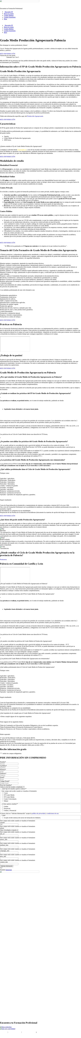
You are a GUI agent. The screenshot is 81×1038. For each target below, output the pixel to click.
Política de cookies (43, 1032)
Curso (6, 793)
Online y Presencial (10, 810)
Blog (5, 19)
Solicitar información (6, 866)
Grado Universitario (10, 799)
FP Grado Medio (9, 795)
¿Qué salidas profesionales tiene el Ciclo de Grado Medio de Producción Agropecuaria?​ (27, 667)
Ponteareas (3, 559)
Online (6, 806)
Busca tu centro (9, 13)
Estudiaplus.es (21, 150)
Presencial (7, 808)
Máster (6, 801)
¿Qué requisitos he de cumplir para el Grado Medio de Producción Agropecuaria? (25, 713)
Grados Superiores (10, 17)
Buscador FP (9, 12)
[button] (40, 584)
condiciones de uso (53, 813)
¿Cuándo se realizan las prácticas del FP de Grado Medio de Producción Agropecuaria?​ (27, 594)
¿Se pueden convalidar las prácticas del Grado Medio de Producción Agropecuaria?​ (26, 641)
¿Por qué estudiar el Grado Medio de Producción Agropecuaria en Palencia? (23, 583)
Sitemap (2, 1035)
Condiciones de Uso (14, 1032)
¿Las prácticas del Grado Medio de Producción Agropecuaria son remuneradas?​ (25, 658)
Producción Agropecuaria (35, 116)
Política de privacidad (29, 1032)
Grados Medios (9, 15)
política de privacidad (39, 813)
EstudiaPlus (3, 1032)
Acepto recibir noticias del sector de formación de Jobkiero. (22, 818)
